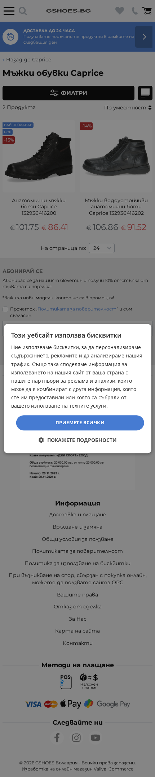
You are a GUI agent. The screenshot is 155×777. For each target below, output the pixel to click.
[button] (78, 440)
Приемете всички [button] (80, 422)
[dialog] (77, 388)
